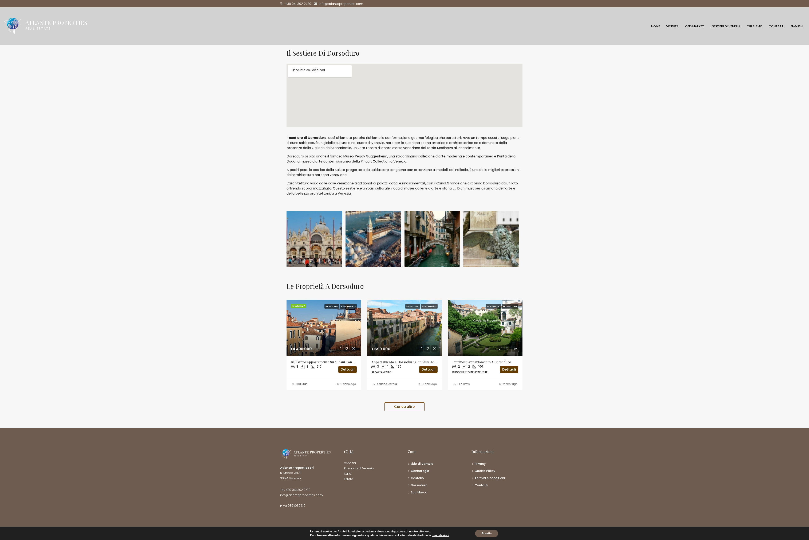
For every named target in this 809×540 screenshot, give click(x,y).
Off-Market (694, 26)
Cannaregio (420, 471)
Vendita (672, 26)
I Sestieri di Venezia (725, 26)
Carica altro (404, 406)
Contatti (776, 26)
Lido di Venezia (422, 464)
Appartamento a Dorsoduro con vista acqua (405, 362)
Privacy (480, 464)
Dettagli (347, 369)
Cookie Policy (485, 471)
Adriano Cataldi (387, 384)
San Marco (419, 492)
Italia (347, 473)
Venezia (350, 463)
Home (655, 26)
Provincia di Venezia (359, 468)
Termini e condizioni (490, 478)
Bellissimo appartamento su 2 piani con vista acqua (330, 362)
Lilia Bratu (302, 384)
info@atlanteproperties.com (301, 495)
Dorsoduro (419, 485)
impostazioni (440, 535)
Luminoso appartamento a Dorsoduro (481, 362)
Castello (417, 478)
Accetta (486, 533)
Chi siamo (754, 26)
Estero (348, 479)
